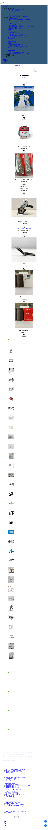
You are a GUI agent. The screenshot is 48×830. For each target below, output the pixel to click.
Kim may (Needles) (12, 41)
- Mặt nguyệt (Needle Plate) (10, 781)
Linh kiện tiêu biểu (9, 57)
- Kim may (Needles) (9, 798)
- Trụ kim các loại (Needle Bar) (11, 803)
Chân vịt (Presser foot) (12, 20)
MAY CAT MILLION (14, 10)
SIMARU (7, 56)
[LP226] (24, 261)
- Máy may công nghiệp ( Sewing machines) (14, 771)
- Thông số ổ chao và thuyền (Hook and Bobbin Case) (16, 811)
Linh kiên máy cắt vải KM (13, 27)
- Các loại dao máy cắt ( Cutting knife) (12, 793)
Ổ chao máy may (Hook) (13, 18)
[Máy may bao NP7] (24, 186)
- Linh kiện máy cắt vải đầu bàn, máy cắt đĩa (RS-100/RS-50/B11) (18, 785)
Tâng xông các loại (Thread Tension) (15, 44)
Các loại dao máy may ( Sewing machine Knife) (17, 35)
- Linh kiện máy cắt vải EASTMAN (12, 787)
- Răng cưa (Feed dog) (9, 780)
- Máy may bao (8, 768)
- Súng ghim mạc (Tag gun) (10, 791)
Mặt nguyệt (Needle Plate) (13, 23)
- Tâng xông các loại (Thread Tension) (12, 802)
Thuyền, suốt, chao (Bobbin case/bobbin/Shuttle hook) (19, 19)
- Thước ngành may (9, 807)
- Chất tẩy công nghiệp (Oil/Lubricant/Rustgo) (14, 789)
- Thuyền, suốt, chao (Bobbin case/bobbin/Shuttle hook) (16, 777)
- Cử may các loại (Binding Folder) (12, 797)
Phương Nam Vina (27, 828)
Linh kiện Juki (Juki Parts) (13, 42)
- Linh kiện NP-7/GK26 (10, 801)
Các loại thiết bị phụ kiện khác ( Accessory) (16, 52)
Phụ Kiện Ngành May (10, 17)
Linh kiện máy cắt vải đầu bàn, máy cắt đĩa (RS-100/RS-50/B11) (21, 26)
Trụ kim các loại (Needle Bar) (14, 45)
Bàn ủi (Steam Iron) (12, 29)
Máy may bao (10, 14)
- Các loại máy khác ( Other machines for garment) (15, 769)
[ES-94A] (24, 77)
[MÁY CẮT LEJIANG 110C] (24, 219)
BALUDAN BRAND (10, 55)
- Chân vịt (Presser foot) (10, 779)
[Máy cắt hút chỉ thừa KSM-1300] (24, 144)
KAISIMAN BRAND (10, 54)
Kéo (9, 51)
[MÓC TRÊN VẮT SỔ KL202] (24, 228)
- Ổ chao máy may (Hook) (10, 778)
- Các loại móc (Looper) (10, 783)
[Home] (34, 69)
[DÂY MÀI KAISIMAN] (24, 328)
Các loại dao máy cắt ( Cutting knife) (15, 34)
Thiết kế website (21, 828)
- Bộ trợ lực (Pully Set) (9, 796)
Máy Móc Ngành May (10, 8)
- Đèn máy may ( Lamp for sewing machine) (14, 806)
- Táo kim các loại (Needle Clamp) (12, 784)
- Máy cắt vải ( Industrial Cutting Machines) (13, 770)
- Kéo (6, 809)
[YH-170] (24, 111)
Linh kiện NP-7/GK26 (12, 43)
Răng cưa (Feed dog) (12, 21)
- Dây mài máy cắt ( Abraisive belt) (12, 805)
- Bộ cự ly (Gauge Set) (9, 795)
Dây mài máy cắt (11, 36)
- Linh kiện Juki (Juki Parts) (10, 800)
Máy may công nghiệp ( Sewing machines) (16, 11)
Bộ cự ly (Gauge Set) (12, 37)
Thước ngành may (11, 50)
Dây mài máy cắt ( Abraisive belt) (14, 47)
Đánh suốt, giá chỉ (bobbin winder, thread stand (17, 46)
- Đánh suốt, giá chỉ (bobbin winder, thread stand (14, 804)
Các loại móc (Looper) (12, 24)
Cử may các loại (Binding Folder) (14, 39)
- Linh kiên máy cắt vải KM (10, 786)
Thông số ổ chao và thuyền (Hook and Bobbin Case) (18, 53)
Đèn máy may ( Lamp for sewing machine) (16, 48)
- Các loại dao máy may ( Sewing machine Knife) (15, 794)
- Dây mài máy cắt (8, 812)
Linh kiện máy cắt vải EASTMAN (15, 28)
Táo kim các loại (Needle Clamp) (14, 25)
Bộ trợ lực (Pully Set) (12, 38)
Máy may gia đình (11, 12)
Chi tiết (24, 85)
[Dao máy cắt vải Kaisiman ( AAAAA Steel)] (24, 177)
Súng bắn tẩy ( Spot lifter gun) (14, 33)
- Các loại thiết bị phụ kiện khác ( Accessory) (14, 810)
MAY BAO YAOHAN (15, 15)
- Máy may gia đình (9, 772)
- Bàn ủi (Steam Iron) (9, 788)
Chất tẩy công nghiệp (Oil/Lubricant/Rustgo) (17, 30)
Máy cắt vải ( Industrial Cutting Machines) (16, 9)
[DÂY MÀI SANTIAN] (24, 294)
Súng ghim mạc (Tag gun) (13, 32)
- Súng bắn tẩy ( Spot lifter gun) (11, 792)
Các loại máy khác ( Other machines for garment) (17, 16)
